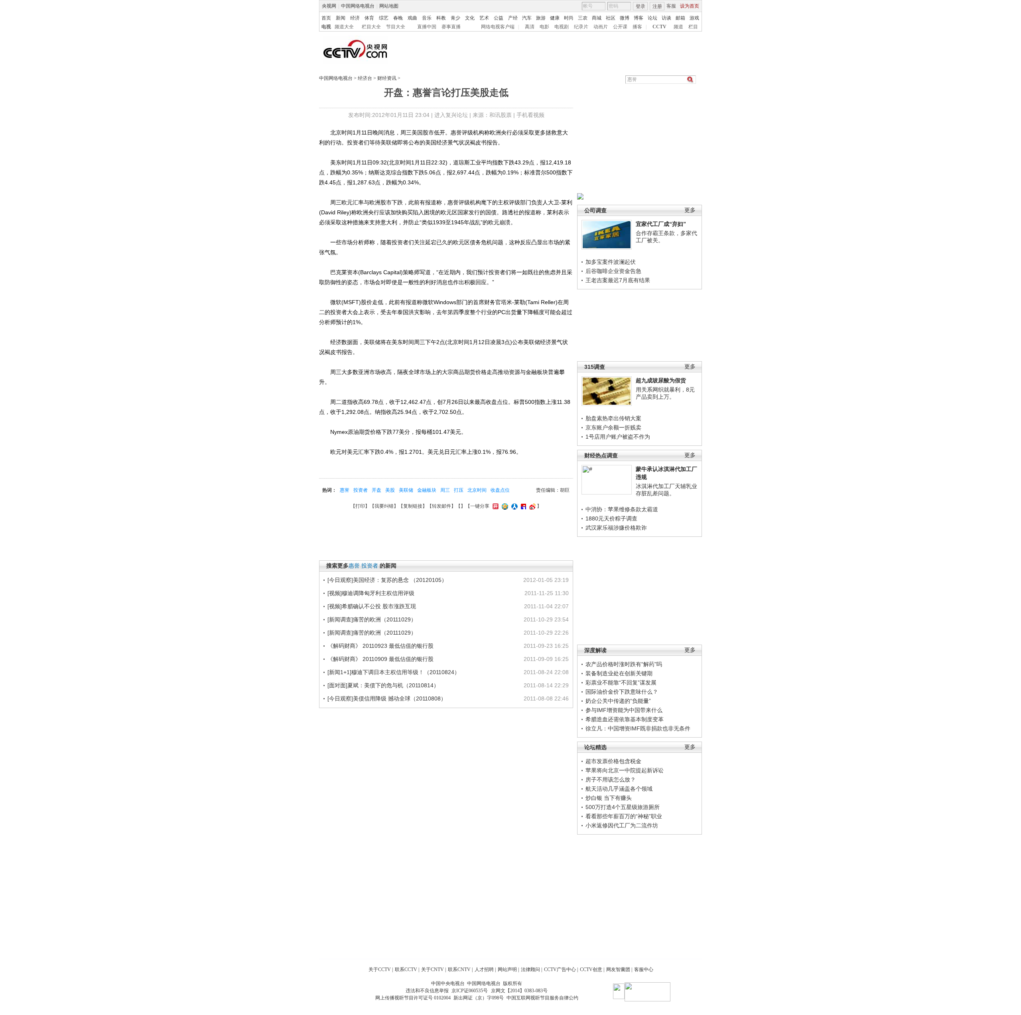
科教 (441, 18)
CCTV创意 (591, 969)
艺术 (484, 18)
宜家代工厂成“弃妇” (661, 224)
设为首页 (689, 6)
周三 (445, 490)
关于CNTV (432, 969)
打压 (458, 490)
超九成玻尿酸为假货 (661, 380)
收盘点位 (500, 490)
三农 (582, 18)
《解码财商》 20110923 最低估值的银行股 (380, 646)
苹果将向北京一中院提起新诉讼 (624, 770)
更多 (690, 210)
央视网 (329, 6)
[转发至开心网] (495, 506)
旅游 (541, 18)
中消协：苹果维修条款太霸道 (621, 509)
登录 (640, 6)
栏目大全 (371, 27)
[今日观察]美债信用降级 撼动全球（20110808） (386, 698)
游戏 (694, 18)
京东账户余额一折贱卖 (613, 427)
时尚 (569, 18)
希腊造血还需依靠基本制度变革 (624, 719)
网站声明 (507, 969)
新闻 (340, 18)
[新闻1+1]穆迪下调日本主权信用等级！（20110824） (393, 672)
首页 (326, 18)
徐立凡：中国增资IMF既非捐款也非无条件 (637, 728)
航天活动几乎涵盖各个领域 (618, 788)
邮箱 (680, 18)
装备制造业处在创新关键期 (618, 673)
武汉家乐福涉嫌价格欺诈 (616, 527)
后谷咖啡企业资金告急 (613, 271)
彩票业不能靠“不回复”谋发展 (620, 682)
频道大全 (344, 27)
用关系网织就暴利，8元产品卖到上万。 (665, 393)
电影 (544, 27)
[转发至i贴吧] (522, 506)
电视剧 (561, 27)
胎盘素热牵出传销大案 (613, 418)
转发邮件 (441, 506)
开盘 (376, 490)
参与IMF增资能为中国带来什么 (623, 710)
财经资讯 (386, 78)
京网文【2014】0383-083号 (519, 990)
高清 (529, 27)
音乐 (427, 18)
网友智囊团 (618, 969)
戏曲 (412, 18)
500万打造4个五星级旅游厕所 (622, 807)
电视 (326, 27)
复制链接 (412, 506)
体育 (369, 18)
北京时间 (477, 490)
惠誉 (344, 490)
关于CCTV (380, 969)
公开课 (620, 27)
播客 (637, 27)
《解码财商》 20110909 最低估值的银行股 (380, 659)
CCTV (659, 27)
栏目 (693, 27)
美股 (390, 490)
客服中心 (643, 969)
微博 (624, 18)
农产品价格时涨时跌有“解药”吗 (623, 664)
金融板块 (426, 490)
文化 (470, 18)
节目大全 (395, 27)
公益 (498, 18)
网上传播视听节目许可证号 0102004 (413, 998)
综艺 (383, 18)
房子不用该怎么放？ (610, 779)
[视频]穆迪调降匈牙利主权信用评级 (370, 593)
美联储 (406, 490)
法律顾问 (530, 969)
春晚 (398, 18)
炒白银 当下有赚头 (608, 798)
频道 (678, 27)
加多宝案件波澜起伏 (610, 262)
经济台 (365, 78)
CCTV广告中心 (560, 969)
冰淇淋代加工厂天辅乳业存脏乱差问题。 (666, 490)
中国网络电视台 (357, 6)
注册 (657, 6)
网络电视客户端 (497, 27)
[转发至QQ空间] (504, 506)
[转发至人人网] (513, 506)
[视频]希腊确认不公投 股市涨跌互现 (371, 606)
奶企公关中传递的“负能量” (618, 701)
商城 (596, 18)
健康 (555, 18)
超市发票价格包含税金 (613, 761)
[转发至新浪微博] (531, 506)
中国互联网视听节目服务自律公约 (542, 998)
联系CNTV (459, 969)
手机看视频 (530, 115)
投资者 (360, 490)
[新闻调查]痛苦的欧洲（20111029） (371, 619)
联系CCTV (406, 969)
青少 (455, 18)
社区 (610, 18)
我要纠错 (384, 506)
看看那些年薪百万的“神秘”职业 (623, 816)
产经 (513, 18)
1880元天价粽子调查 (611, 518)
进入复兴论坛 (451, 115)
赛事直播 (451, 27)
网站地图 (388, 6)
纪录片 (581, 27)
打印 (360, 506)
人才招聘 (484, 969)
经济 (355, 18)
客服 (671, 6)
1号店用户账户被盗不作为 (617, 436)
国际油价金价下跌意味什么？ (621, 692)
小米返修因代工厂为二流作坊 (621, 825)
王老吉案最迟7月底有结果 (617, 280)
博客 (638, 18)
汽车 (527, 18)
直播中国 (426, 27)
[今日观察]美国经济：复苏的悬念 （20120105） (387, 580)
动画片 (600, 27)
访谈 (666, 18)
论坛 (652, 18)
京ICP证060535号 (469, 990)
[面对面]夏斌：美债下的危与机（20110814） (383, 685)
